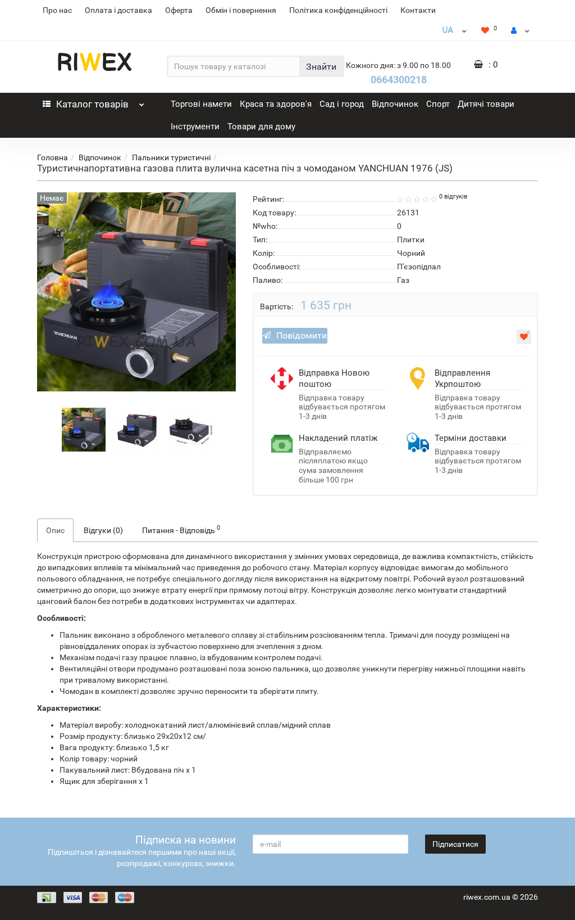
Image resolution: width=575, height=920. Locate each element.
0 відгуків (453, 196)
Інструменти (195, 126)
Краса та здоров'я (276, 104)
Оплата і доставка (118, 10)
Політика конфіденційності (338, 10)
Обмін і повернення (241, 10)
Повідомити (301, 335)
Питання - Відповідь (181, 529)
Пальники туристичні (171, 157)
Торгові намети (201, 104)
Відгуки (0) (103, 530)
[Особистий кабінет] (520, 30)
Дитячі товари (486, 104)
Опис (55, 530)
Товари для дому (261, 126)
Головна (52, 157)
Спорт (438, 104)
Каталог (92, 104)
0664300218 (399, 79)
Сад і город (342, 104)
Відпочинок (395, 104)
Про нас (57, 10)
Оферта (179, 10)
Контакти (418, 10)
